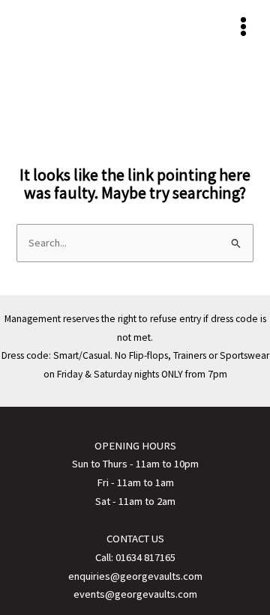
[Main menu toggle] (243, 26)
